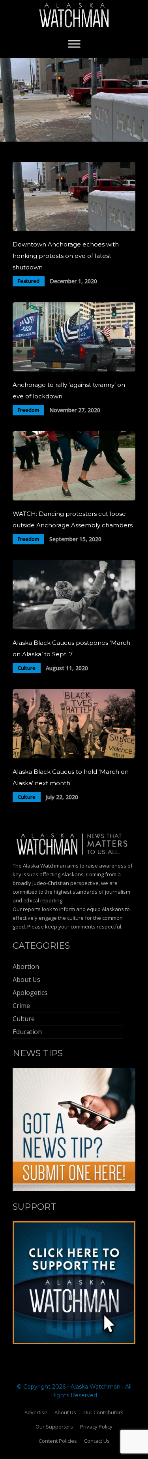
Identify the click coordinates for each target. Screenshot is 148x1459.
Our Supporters (54, 1426)
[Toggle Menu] (74, 43)
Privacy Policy (96, 1426)
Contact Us (97, 1440)
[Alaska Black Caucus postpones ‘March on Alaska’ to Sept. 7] (74, 627)
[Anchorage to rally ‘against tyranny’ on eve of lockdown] (74, 369)
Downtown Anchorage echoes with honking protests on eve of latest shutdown (66, 256)
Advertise (35, 1412)
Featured (28, 280)
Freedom (28, 409)
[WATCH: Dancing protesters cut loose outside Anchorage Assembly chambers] (74, 498)
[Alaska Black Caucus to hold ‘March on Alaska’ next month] (74, 756)
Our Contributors (103, 1412)
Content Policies (58, 1440)
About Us (65, 1412)
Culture (27, 667)
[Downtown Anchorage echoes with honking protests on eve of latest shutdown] (74, 228)
